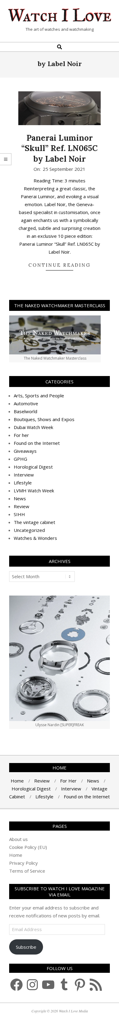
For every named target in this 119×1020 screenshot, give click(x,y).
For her (21, 435)
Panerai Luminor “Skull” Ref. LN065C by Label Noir (59, 148)
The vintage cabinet (34, 522)
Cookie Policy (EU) (28, 847)
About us (18, 839)
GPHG (20, 459)
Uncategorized (29, 530)
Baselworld (25, 411)
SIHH (19, 514)
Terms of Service (27, 871)
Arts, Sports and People (39, 395)
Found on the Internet (37, 443)
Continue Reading (59, 265)
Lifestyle (23, 483)
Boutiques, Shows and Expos (44, 419)
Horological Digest (33, 467)
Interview (24, 475)
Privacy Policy (23, 863)
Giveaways (25, 451)
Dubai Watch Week (33, 427)
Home (15, 855)
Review (21, 506)
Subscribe (26, 947)
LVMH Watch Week (34, 490)
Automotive (26, 403)
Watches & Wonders (35, 538)
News (20, 498)
